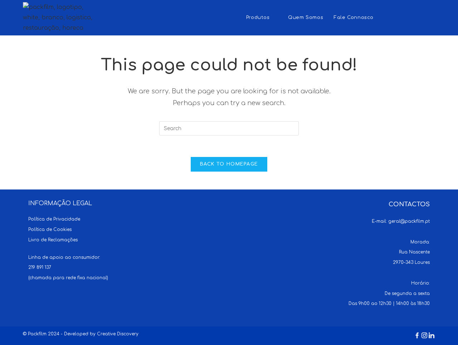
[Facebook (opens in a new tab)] (403, 17)
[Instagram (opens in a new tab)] (417, 17)
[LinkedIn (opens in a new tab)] (431, 17)
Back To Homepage (229, 164)
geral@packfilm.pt (409, 221)
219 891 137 (39, 267)
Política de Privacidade (54, 219)
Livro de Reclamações (53, 239)
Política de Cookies (50, 229)
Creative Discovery (117, 333)
